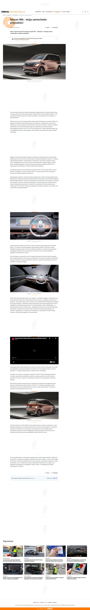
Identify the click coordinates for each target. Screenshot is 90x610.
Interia (4, 15)
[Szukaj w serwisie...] (83, 11)
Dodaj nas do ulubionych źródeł (28, 39)
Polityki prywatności (39, 605)
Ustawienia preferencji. (47, 605)
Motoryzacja (9, 15)
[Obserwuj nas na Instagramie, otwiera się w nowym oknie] (56, 478)
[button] (38, 11)
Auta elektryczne (15, 15)
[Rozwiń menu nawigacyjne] (88, 11)
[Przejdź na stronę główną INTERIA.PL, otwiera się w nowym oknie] (5, 12)
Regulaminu (32, 605)
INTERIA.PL (58, 605)
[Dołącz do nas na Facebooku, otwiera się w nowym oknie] (54, 478)
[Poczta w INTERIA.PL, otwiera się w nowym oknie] (85, 11)
